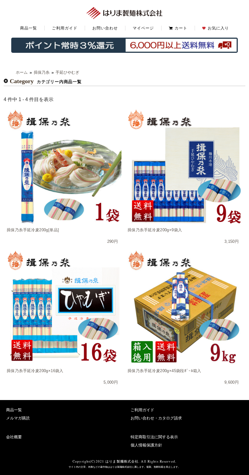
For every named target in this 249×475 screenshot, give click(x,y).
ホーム (22, 72)
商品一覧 (28, 28)
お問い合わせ (105, 28)
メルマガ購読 (18, 418)
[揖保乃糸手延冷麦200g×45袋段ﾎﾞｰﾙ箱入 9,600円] (185, 307)
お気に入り (218, 28)
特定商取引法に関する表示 (154, 437)
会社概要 (14, 437)
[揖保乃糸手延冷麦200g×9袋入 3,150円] (185, 166)
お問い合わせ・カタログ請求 (156, 418)
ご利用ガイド (64, 28)
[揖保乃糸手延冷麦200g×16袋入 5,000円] (64, 307)
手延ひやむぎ (67, 72)
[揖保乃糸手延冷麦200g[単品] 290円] (64, 166)
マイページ (143, 28)
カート (181, 28)
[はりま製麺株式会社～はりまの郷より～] (124, 12)
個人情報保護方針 (146, 445)
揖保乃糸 (41, 72)
